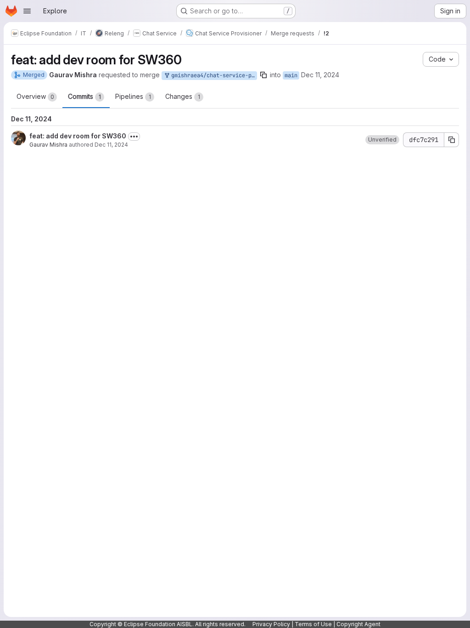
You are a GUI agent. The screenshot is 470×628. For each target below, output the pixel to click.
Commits (84, 96)
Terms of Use (313, 624)
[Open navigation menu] (27, 11)
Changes (182, 96)
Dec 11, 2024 (320, 75)
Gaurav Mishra (48, 144)
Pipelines (133, 96)
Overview (35, 96)
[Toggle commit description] (134, 136)
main (291, 75)
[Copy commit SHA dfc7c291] (451, 139)
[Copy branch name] (263, 74)
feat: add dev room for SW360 (77, 136)
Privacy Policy (271, 624)
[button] (382, 139)
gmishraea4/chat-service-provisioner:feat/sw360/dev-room (212, 75)
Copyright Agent (358, 624)
